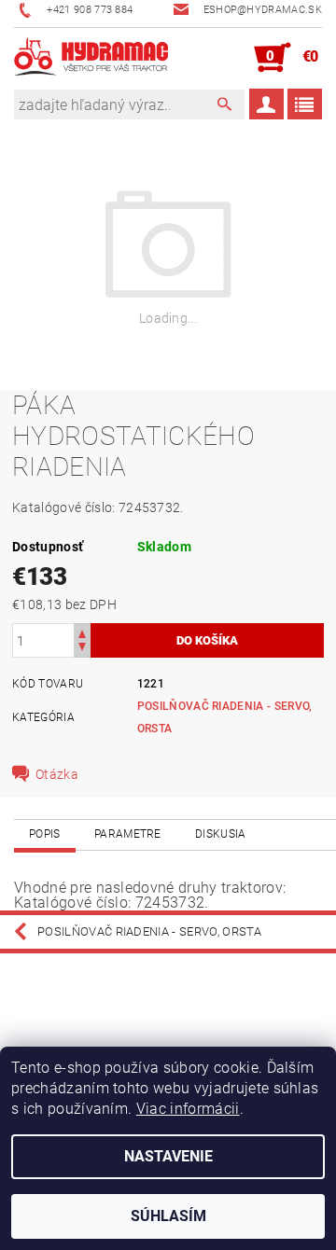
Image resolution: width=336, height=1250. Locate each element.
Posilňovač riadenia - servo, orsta (149, 931)
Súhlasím (168, 1216)
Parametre (127, 833)
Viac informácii (188, 1109)
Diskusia (220, 833)
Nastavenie (168, 1156)
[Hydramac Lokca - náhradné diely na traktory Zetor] (91, 58)
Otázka (56, 774)
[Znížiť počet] (82, 649)
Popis (45, 833)
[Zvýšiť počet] (82, 632)
